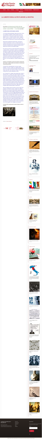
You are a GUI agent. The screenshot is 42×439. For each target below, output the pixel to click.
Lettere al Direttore (9, 121)
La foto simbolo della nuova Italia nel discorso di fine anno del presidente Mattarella (34, 190)
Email (30, 426)
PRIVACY (16, 426)
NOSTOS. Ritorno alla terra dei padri (34, 72)
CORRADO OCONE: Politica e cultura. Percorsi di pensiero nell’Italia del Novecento (34, 336)
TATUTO (16, 421)
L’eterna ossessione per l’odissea (33, 240)
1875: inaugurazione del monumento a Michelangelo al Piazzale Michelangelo (34, 133)
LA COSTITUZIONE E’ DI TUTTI (33, 320)
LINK (15, 425)
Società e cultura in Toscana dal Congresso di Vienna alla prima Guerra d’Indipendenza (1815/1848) (34, 102)
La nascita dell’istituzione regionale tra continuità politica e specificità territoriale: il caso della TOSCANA (34, 277)
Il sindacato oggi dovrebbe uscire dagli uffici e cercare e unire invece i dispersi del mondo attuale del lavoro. (34, 151)
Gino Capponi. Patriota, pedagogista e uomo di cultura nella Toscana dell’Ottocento (34, 382)
